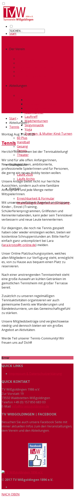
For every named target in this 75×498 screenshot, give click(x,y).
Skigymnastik (34, 125)
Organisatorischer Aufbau (36, 67)
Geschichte (24, 71)
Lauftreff (31, 117)
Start (12, 33)
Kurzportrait (26, 59)
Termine (23, 63)
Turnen (22, 95)
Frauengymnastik (37, 108)
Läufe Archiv (26, 179)
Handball (23, 142)
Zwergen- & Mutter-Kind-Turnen (48, 134)
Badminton (33, 100)
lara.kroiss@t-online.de (19, 245)
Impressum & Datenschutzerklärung (35, 373)
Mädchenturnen (36, 121)
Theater (23, 155)
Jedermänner (34, 112)
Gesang (22, 146)
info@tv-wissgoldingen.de (30, 406)
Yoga (28, 129)
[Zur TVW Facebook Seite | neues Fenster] (37, 455)
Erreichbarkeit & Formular (35, 198)
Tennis (14, 127)
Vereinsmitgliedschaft (32, 76)
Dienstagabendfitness (40, 104)
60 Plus (22, 138)
